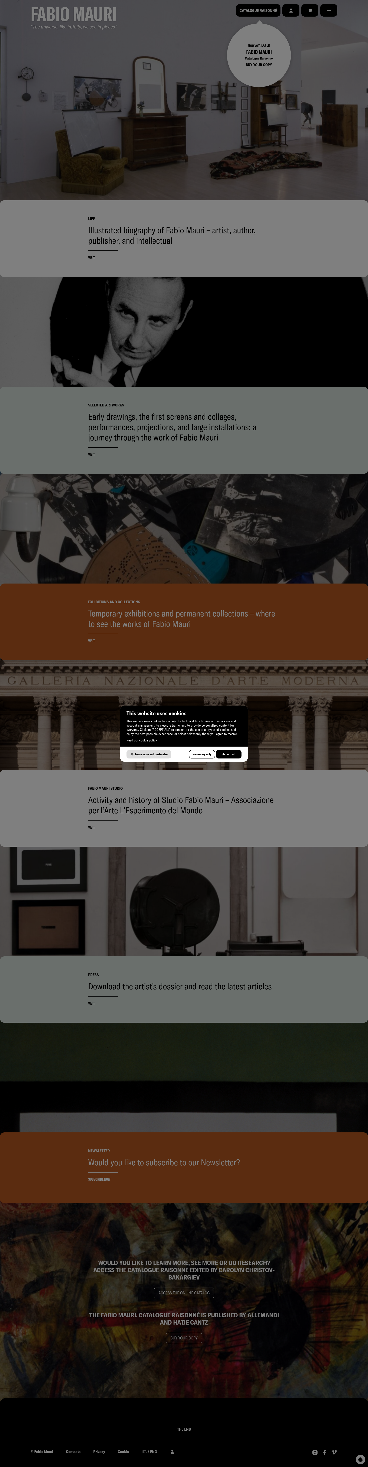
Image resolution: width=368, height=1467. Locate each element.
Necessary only (202, 754)
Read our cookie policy (141, 740)
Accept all (228, 754)
